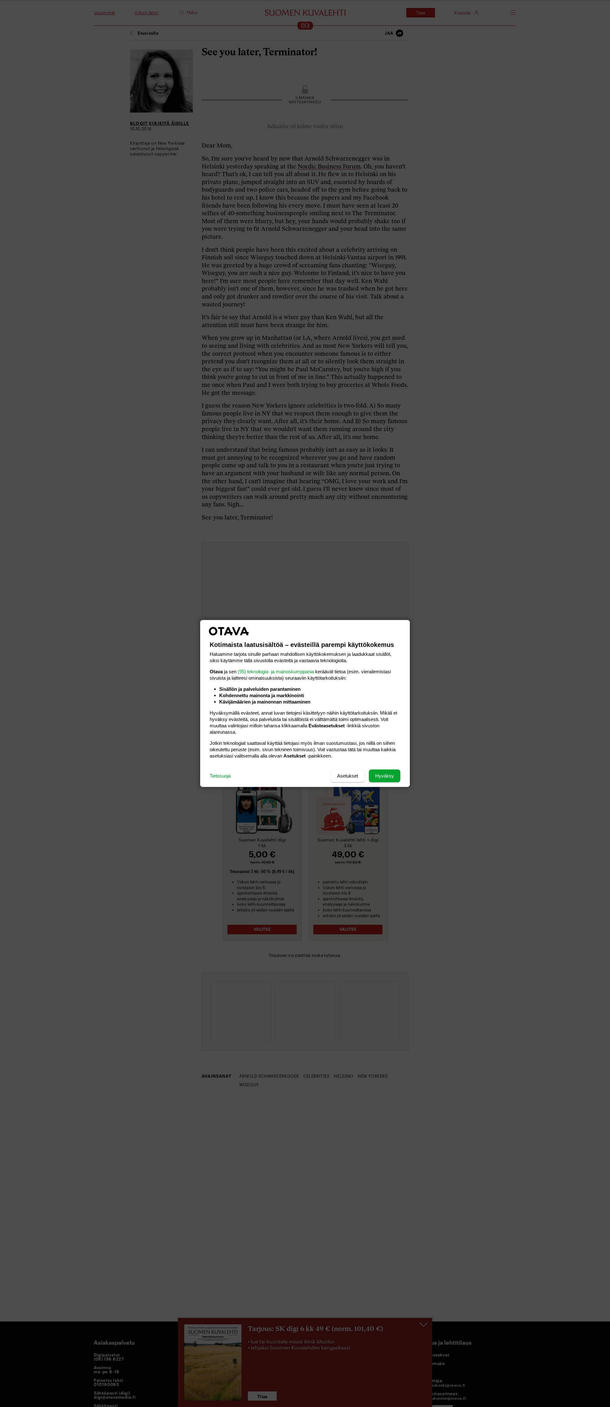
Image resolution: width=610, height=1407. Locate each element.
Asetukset (347, 776)
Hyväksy (384, 776)
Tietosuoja (220, 776)
